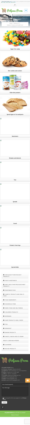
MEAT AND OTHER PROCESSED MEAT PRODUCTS (14, 285)
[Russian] (14, 2)
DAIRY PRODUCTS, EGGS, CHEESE (14, 320)
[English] (5, 2)
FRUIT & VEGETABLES (11, 280)
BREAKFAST (8, 328)
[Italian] (12, 2)
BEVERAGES (8, 316)
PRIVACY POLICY (15, 415)
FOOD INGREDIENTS (10, 300)
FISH (6, 324)
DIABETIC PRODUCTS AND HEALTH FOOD (13, 295)
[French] (7, 2)
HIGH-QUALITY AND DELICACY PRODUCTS (12, 275)
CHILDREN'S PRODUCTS (11, 312)
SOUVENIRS (8, 344)
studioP (23, 412)
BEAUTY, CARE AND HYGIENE (11, 340)
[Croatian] (2, 2)
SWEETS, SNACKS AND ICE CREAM (14, 336)
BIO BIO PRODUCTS (10, 348)
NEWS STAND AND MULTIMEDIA (14, 308)
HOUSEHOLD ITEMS (10, 304)
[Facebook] (14, 4)
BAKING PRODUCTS (10, 332)
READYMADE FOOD (10, 290)
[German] (10, 2)
